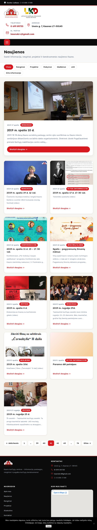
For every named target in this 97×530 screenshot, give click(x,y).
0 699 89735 (16, 26)
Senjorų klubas (75, 245)
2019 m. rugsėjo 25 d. (18, 414)
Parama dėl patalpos (64, 364)
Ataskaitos (8, 510)
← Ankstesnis (12, 443)
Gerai (49, 526)
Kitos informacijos (78, 189)
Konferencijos (29, 245)
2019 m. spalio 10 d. (20, 130)
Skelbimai (61, 67)
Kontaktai (8, 515)
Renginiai (20, 67)
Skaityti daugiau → (18, 149)
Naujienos (8, 496)
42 (58, 443)
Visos (8, 67)
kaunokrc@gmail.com (22, 34)
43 (64, 443)
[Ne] (94, 523)
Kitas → (87, 443)
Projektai (34, 67)
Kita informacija (13, 73)
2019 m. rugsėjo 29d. (64, 308)
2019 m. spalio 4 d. (17, 308)
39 (37, 443)
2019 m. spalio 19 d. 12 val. (21, 192)
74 (78, 443)
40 (44, 443)
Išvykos (24, 304)
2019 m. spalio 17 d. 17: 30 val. (69, 192)
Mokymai (47, 67)
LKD (73, 67)
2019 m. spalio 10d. (17, 364)
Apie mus (7, 491)
